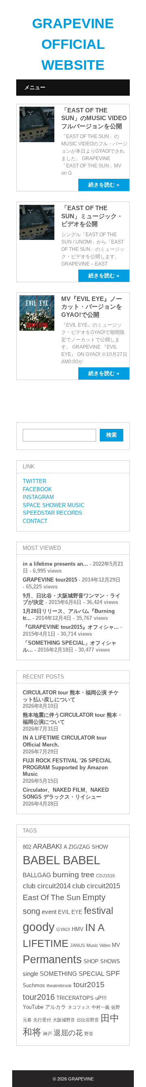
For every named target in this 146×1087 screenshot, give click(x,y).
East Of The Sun (52, 897)
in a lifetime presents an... (55, 564)
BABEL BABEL (61, 860)
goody (39, 926)
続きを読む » (103, 185)
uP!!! (101, 998)
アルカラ (55, 1007)
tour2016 (39, 997)
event (49, 911)
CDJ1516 (105, 875)
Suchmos (34, 985)
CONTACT (35, 521)
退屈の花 (68, 1033)
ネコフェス (79, 1007)
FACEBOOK (37, 489)
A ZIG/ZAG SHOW (86, 847)
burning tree (73, 874)
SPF (113, 973)
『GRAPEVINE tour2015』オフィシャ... (71, 627)
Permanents (52, 959)
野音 (88, 1033)
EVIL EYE (70, 912)
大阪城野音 (64, 1019)
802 (27, 847)
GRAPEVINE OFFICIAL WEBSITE (73, 43)
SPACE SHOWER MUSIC (53, 505)
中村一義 (101, 1007)
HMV (78, 929)
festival (98, 910)
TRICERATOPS (75, 998)
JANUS (77, 945)
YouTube (33, 1007)
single (30, 973)
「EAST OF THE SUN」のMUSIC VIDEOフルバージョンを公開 (94, 118)
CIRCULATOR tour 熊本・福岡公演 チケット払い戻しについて (71, 696)
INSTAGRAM (38, 497)
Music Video (98, 945)
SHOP (91, 961)
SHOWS (110, 961)
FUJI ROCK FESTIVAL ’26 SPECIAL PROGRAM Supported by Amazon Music (67, 767)
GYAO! (63, 929)
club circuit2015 (96, 886)
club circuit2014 (47, 886)
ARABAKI (47, 846)
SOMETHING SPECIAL (72, 973)
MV (116, 945)
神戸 (47, 1033)
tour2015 (89, 984)
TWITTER (34, 481)
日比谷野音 (88, 1019)
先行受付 (42, 1019)
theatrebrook (59, 985)
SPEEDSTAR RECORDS (52, 513)
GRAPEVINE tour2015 (50, 580)
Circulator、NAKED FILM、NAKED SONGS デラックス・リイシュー (66, 793)
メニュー (34, 87)
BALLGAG (37, 875)
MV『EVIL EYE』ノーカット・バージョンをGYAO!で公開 (91, 306)
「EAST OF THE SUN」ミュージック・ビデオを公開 (92, 215)
